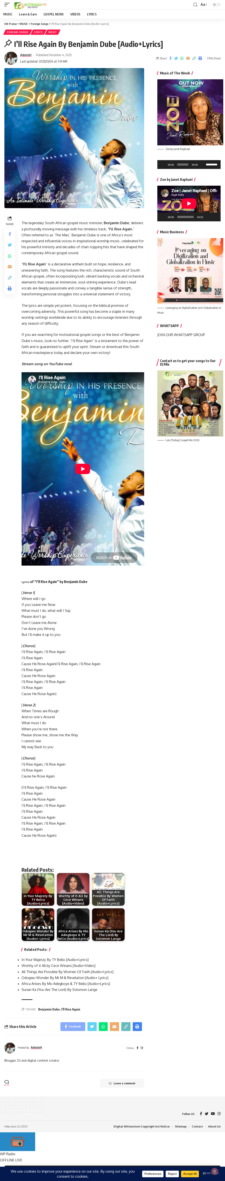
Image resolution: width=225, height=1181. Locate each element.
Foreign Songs (17, 32)
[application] (189, 164)
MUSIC (53, 32)
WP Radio (7, 1154)
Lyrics (25, 582)
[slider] (212, 164)
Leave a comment (124, 1083)
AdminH (25, 55)
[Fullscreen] (215, 217)
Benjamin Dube (49, 1009)
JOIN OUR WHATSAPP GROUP (181, 335)
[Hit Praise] (30, 4)
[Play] (163, 164)
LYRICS (38, 32)
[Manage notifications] (214, 1171)
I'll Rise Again (70, 1009)
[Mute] (202, 164)
